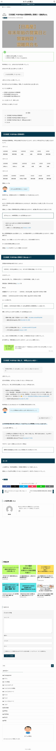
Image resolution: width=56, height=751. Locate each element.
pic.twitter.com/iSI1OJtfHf (43, 396)
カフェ (5, 678)
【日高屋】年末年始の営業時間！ (15, 115)
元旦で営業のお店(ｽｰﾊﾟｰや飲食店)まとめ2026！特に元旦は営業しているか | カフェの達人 (33, 347)
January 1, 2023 (27, 227)
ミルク (5, 704)
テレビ (5, 698)
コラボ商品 (7, 681)
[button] (6, 486)
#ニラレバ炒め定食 (28, 396)
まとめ (8, 122)
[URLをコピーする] (49, 486)
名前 (5, 635)
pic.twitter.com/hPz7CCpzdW (29, 327)
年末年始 (5, 17)
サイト (5, 646)
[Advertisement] (28, 538)
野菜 (5, 720)
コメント (6, 617)
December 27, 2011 (28, 438)
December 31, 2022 (25, 320)
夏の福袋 (6, 707)
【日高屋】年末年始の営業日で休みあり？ (17, 117)
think (9, 514)
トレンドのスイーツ (9, 701)
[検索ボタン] (54, 1)
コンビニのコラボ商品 (9, 688)
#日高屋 (35, 396)
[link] (19, 511)
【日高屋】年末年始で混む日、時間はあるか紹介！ (19, 120)
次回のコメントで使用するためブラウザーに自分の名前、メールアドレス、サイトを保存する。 (25, 651)
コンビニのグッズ (8, 685)
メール (6, 640)
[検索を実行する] (52, 665)
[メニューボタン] (1, 1)
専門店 (5, 710)
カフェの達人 (28, 1)
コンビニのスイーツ (9, 691)
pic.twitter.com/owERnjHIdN (35, 317)
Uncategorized (7, 675)
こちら (7, 248)
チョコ (5, 694)
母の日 (5, 717)
